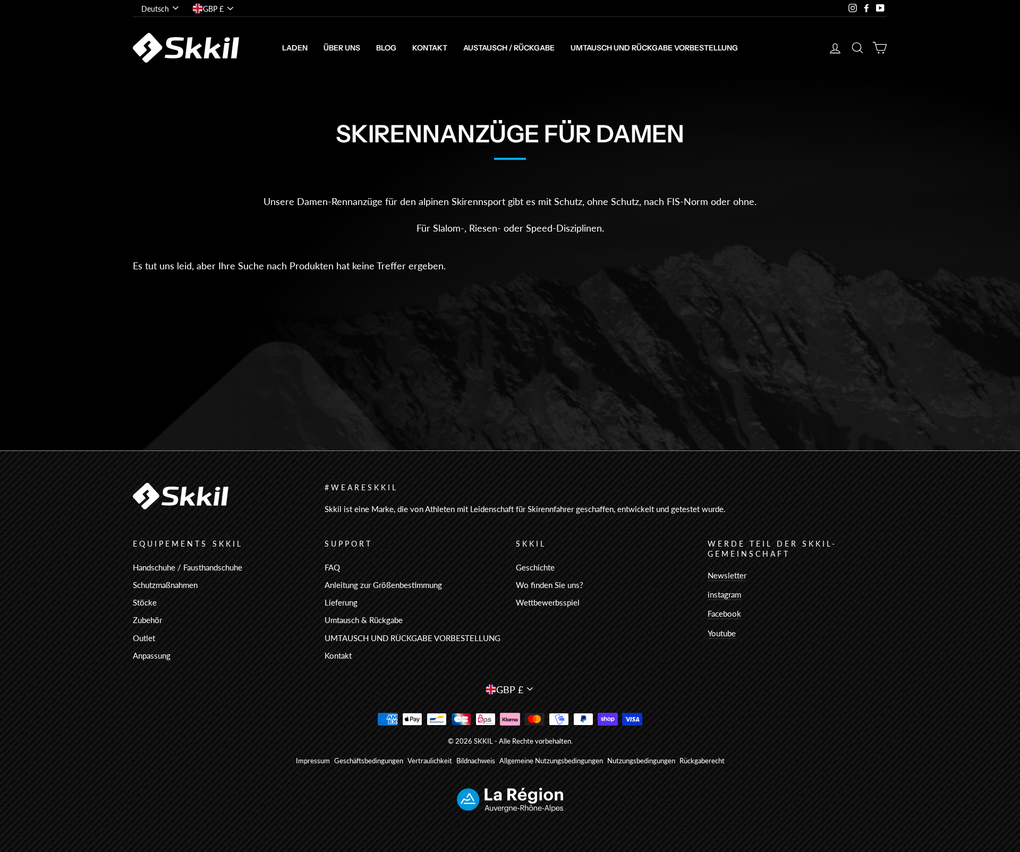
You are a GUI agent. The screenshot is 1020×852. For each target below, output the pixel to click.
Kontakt (429, 48)
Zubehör (147, 620)
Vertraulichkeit (429, 761)
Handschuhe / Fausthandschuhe (187, 567)
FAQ (332, 567)
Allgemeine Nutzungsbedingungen (551, 761)
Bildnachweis (475, 761)
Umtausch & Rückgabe (364, 620)
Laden (295, 48)
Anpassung (152, 655)
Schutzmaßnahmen (165, 585)
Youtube (722, 633)
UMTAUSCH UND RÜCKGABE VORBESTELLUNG (654, 48)
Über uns (342, 48)
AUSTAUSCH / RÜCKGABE (509, 48)
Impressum (313, 761)
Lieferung (341, 602)
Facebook (724, 613)
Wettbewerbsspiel (548, 602)
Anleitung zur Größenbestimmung (383, 585)
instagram (724, 594)
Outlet (144, 638)
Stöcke (145, 602)
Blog (386, 48)
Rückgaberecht (702, 761)
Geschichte (535, 567)
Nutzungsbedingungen (641, 761)
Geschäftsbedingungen (368, 761)
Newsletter (727, 575)
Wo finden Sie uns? (549, 585)
